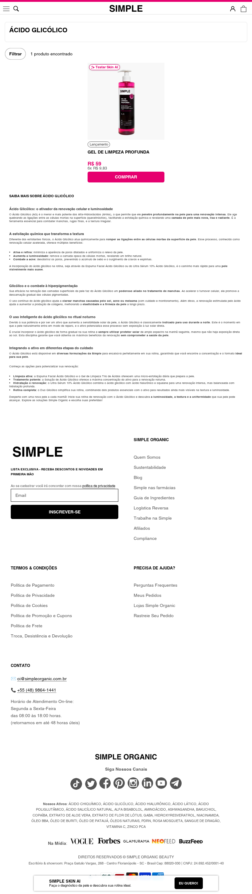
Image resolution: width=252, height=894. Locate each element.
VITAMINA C (115, 826)
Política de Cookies (29, 605)
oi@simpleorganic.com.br (42, 678)
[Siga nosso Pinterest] (119, 783)
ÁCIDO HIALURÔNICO (153, 804)
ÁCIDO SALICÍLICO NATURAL (89, 809)
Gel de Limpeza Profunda (118, 152)
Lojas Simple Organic (154, 605)
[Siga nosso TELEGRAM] (176, 784)
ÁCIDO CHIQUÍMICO (85, 804)
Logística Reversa (151, 507)
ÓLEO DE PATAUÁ (93, 821)
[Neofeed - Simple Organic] (164, 843)
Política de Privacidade (33, 595)
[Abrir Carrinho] (243, 8)
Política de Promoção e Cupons (41, 615)
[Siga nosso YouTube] (161, 783)
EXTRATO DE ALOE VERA (69, 815)
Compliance (145, 538)
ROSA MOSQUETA (168, 821)
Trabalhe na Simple (153, 518)
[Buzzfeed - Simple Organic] (191, 843)
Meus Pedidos (147, 595)
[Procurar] (16, 8)
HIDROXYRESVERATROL (175, 815)
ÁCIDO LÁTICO (184, 804)
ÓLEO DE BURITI (63, 821)
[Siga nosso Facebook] (105, 783)
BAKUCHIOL (205, 809)
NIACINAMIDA (208, 815)
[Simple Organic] (126, 8)
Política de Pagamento (32, 585)
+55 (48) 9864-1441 (36, 690)
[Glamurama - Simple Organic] (136, 843)
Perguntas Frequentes (155, 585)
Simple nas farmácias (154, 487)
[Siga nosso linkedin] (147, 783)
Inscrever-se (65, 511)
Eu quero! (188, 883)
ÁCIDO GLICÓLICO (118, 804)
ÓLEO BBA (39, 821)
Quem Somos (147, 457)
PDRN (146, 821)
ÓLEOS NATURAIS (125, 821)
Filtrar (15, 53)
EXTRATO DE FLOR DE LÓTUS (117, 815)
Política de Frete (26, 625)
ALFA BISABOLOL (128, 809)
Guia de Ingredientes (154, 497)
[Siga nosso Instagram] (133, 783)
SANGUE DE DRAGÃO (202, 821)
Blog (138, 477)
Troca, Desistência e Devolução (42, 635)
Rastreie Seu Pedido (154, 615)
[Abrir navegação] (7, 8)
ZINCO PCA (136, 826)
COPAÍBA (40, 815)
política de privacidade (98, 486)
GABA (148, 815)
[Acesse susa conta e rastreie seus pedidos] (232, 8)
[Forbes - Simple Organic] (109, 843)
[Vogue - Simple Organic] (82, 843)
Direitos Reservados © (126, 857)
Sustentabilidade (150, 467)
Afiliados (142, 528)
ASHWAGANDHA (181, 809)
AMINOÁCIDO (155, 809)
